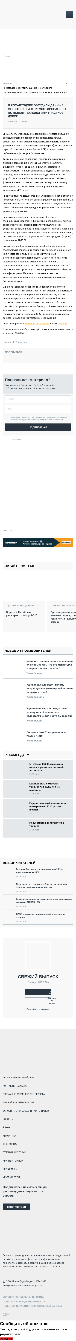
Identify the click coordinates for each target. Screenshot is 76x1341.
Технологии (10, 1144)
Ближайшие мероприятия (18, 1102)
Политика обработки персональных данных (32, 1306)
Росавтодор (22, 342)
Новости (7, 83)
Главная (7, 56)
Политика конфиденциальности (24, 1301)
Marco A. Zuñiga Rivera (37, 323)
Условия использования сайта (23, 1297)
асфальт (7, 342)
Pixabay (63, 323)
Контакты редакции (15, 1086)
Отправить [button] (6, 1338)
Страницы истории (14, 1152)
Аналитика (9, 1136)
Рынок (6, 1127)
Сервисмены (10, 1169)
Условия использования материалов (26, 1111)
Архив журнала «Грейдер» (18, 1077)
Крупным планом (13, 1161)
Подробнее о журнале (38, 1009)
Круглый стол (11, 1177)
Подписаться (38, 427)
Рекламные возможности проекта (24, 1094)
